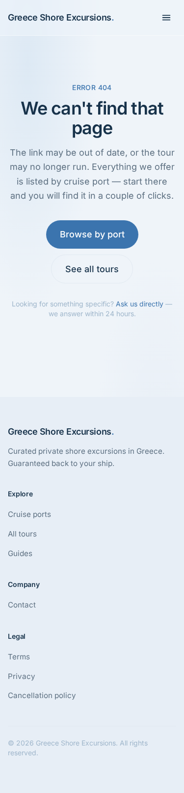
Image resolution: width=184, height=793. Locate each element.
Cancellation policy (42, 695)
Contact (22, 604)
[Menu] (166, 17)
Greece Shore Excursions (61, 17)
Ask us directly (139, 304)
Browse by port (92, 234)
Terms (19, 656)
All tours (22, 533)
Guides (20, 553)
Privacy (21, 676)
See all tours (92, 269)
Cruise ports (29, 514)
